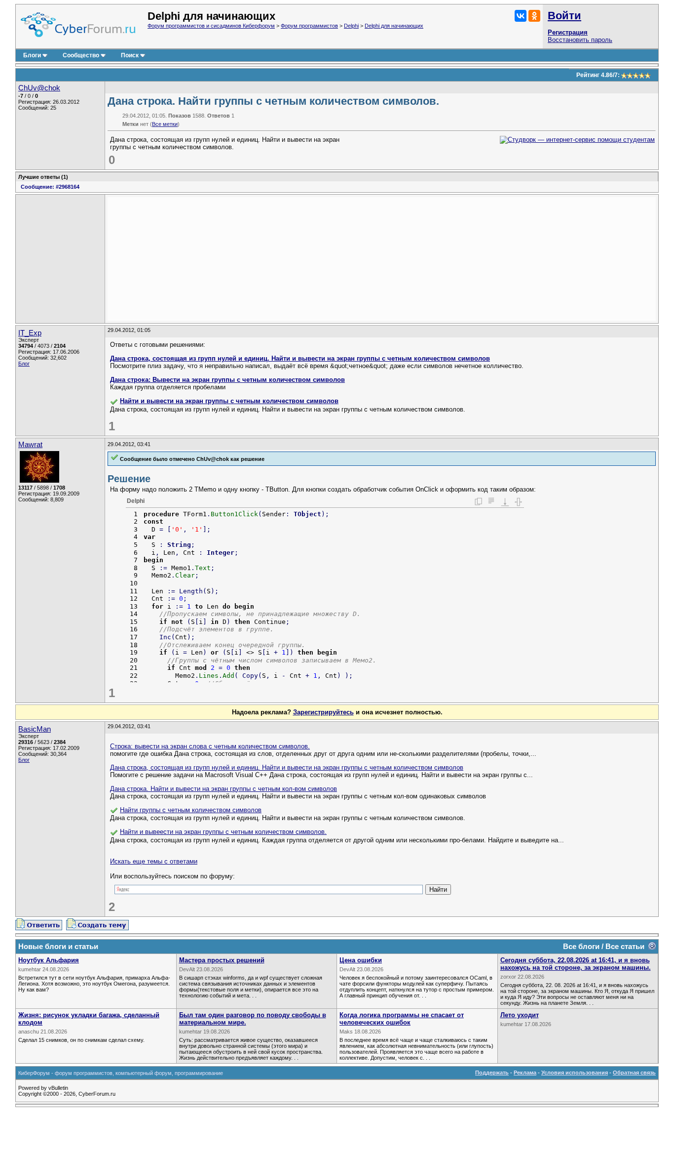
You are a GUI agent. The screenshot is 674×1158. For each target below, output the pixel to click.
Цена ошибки (360, 960)
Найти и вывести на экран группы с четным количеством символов (229, 401)
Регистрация (568, 32)
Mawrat (30, 445)
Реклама (525, 1072)
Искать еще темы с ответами (153, 861)
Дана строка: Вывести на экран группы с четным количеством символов (227, 379)
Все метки (165, 124)
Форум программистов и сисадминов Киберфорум (211, 26)
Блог (24, 364)
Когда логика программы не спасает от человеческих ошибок (401, 1018)
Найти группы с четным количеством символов (191, 810)
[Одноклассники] (534, 16)
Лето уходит (519, 1015)
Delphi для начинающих (394, 26)
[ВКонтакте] (520, 16)
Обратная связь (634, 1072)
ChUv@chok (39, 88)
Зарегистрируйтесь (323, 712)
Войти (564, 15)
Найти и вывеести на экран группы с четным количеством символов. (223, 831)
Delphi (351, 26)
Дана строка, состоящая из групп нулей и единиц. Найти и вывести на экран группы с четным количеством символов (300, 358)
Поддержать (492, 1072)
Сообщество (81, 55)
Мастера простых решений (221, 960)
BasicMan (34, 729)
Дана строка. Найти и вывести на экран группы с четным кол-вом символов (223, 788)
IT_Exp (29, 333)
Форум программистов (309, 26)
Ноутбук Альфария (48, 960)
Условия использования (574, 1072)
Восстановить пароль (580, 39)
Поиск (130, 55)
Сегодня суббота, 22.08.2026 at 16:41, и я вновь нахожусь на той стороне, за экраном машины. (575, 963)
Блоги (32, 55)
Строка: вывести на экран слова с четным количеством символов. (210, 746)
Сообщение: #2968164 (50, 187)
